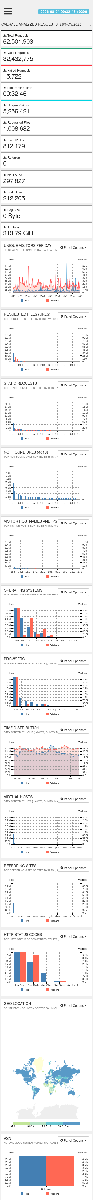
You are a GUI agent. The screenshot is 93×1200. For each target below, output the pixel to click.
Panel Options (73, 247)
